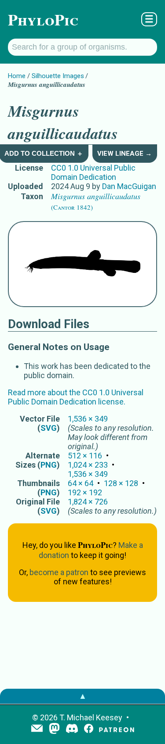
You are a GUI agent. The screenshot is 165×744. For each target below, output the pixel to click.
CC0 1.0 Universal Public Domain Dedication (93, 172)
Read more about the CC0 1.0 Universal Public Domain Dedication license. (75, 397)
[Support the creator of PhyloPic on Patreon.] (116, 729)
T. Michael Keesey (90, 717)
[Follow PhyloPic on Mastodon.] (54, 729)
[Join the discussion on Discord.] (72, 729)
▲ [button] (83, 696)
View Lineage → (124, 153)
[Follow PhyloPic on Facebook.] (88, 729)
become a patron (58, 572)
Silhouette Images (58, 76)
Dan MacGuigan (129, 186)
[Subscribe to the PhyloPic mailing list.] (37, 729)
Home (17, 76)
